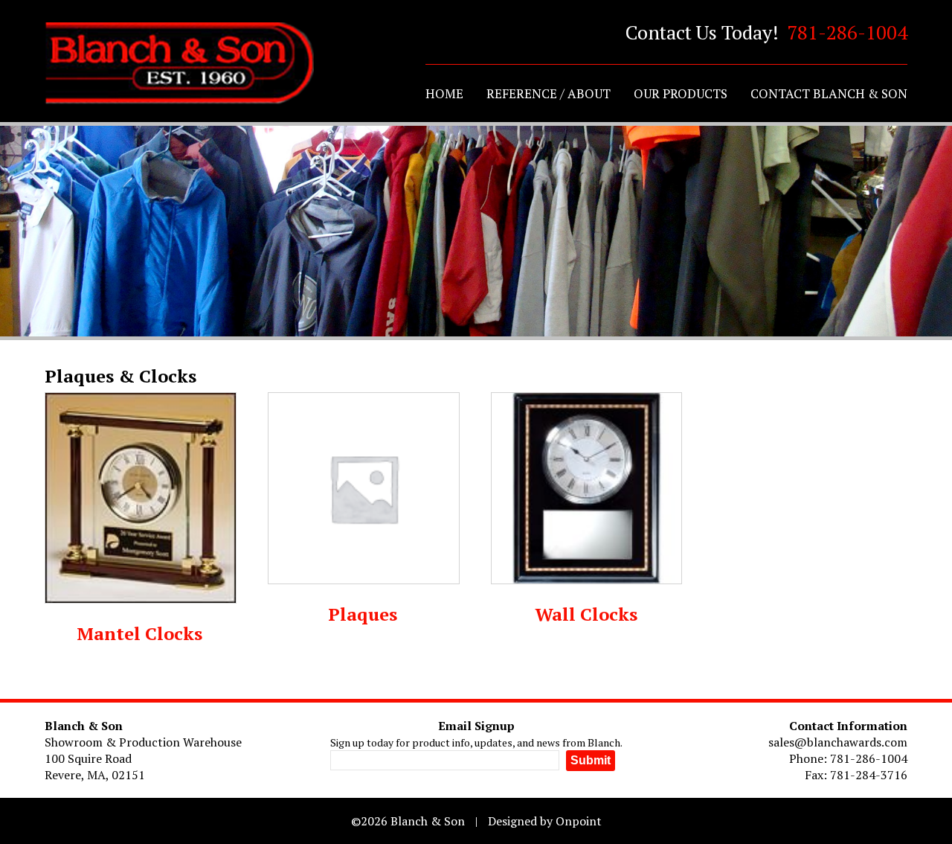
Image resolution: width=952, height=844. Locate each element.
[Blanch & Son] (179, 63)
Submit (590, 760)
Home (444, 93)
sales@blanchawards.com (837, 742)
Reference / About (548, 93)
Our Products (680, 93)
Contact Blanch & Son (828, 93)
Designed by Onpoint (545, 821)
